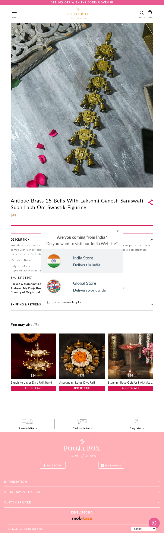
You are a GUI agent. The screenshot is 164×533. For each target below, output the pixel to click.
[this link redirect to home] (78, 14)
